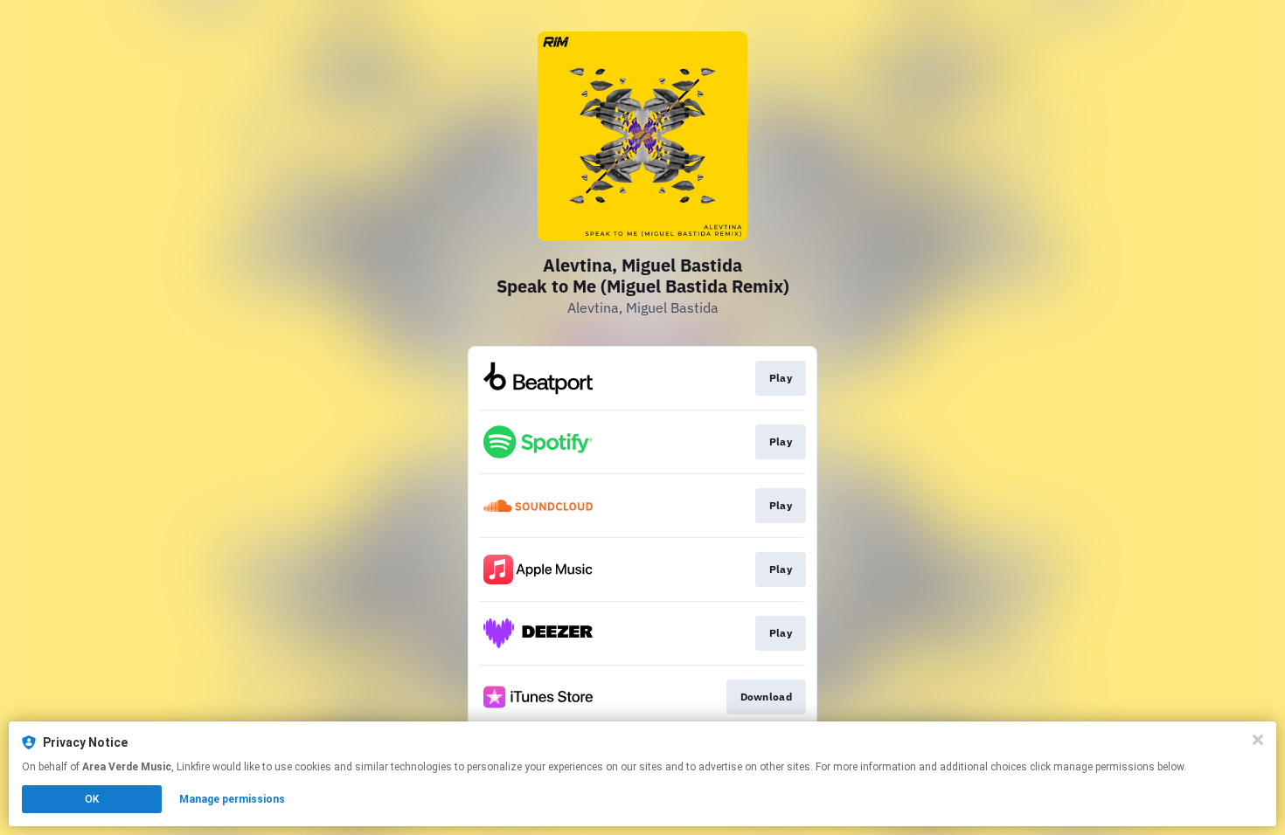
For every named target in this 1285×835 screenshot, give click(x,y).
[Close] (1258, 740)
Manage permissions (232, 799)
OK (92, 799)
